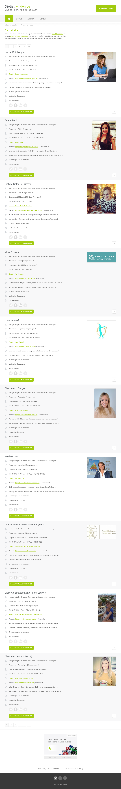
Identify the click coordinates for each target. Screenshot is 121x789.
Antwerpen (12, 61)
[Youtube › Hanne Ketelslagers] (25, 105)
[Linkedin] (65, 778)
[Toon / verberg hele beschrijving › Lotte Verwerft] (37, 351)
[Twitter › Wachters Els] (11, 509)
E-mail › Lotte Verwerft (16, 342)
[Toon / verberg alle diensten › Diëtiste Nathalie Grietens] (37, 219)
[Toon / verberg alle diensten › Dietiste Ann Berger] (37, 423)
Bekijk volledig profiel (21, 112)
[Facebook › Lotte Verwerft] (15, 373)
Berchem (21, 601)
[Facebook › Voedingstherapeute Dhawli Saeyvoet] (15, 577)
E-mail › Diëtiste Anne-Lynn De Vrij (21, 678)
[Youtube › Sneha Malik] (25, 169)
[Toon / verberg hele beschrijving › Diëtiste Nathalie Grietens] (37, 215)
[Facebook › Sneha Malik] (15, 169)
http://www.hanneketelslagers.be (26, 78)
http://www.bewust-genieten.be (25, 551)
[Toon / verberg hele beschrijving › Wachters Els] (37, 487)
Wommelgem (22, 665)
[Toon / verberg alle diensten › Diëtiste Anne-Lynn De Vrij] (37, 691)
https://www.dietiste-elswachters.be (27, 483)
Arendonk (21, 61)
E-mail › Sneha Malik (16, 142)
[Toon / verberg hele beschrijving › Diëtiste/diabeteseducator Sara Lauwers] (37, 623)
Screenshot (44, 78)
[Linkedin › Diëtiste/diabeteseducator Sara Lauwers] (20, 641)
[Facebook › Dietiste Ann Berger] (15, 441)
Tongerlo (21, 329)
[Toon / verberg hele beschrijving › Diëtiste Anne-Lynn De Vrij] (37, 687)
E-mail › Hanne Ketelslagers (18, 74)
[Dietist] (9, 18)
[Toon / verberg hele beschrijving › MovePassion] (37, 283)
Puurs (20, 261)
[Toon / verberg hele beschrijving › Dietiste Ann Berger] (37, 419)
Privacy (65, 784)
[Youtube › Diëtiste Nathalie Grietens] (25, 237)
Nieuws (18, 19)
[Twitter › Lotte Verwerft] (11, 373)
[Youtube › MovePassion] (25, 305)
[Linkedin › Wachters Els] (20, 509)
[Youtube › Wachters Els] (25, 509)
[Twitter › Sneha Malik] (11, 169)
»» (29, 46)
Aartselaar (21, 465)
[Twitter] (55, 778)
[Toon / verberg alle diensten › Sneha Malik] (37, 155)
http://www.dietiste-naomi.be (25, 278)
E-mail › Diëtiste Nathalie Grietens (20, 206)
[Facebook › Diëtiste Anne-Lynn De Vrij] (15, 709)
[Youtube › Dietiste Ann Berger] (25, 441)
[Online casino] (62, 735)
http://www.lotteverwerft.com (25, 346)
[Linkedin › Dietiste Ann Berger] (20, 441)
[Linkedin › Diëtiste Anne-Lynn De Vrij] (20, 709)
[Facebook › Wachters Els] (15, 509)
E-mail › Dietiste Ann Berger (18, 410)
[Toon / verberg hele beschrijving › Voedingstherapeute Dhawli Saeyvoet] (37, 555)
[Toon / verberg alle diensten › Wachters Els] (37, 491)
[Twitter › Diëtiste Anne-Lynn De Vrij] (11, 709)
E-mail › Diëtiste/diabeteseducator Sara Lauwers (25, 615)
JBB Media (58, 784)
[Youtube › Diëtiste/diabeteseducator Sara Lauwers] (25, 641)
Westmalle (21, 397)
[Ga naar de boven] (114, 112)
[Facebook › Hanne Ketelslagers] (15, 105)
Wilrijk (20, 129)
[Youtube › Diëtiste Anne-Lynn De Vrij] (25, 709)
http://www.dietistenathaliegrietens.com (28, 210)
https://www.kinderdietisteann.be (26, 415)
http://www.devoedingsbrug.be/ (25, 619)
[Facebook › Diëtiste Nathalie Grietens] (15, 237)
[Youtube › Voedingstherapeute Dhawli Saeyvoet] (25, 577)
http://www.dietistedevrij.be (24, 683)
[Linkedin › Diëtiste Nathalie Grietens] (20, 237)
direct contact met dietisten (19, 36)
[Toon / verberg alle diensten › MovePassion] (37, 287)
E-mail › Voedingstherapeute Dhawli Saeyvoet (24, 546)
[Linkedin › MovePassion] (20, 305)
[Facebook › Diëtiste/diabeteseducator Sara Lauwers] (15, 641)
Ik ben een (106, 8)
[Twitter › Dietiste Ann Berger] (11, 441)
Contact (43, 19)
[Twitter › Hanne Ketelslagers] (11, 105)
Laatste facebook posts (18, 96)
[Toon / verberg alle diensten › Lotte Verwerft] (37, 355)
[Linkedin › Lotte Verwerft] (20, 373)
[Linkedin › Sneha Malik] (20, 169)
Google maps (31, 61)
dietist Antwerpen (57, 34)
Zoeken (31, 19)
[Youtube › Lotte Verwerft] (25, 373)
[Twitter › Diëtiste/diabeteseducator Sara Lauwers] (11, 641)
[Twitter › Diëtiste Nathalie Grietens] (11, 237)
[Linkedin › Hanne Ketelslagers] (20, 105)
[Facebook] (60, 778)
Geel (19, 193)
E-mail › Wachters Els (16, 478)
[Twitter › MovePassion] (11, 305)
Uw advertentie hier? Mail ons (60, 757)
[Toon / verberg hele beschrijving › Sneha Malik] (37, 151)
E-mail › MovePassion (16, 274)
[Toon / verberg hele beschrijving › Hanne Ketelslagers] (37, 83)
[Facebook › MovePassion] (15, 305)
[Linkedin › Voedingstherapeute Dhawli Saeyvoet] (20, 577)
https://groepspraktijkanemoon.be (26, 147)
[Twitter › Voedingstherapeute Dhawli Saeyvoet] (11, 577)
